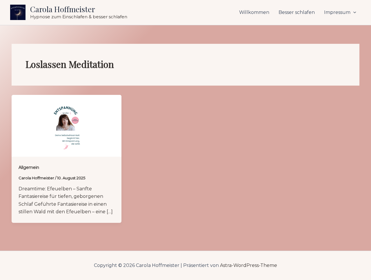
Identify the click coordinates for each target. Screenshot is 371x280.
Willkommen (254, 12)
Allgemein (29, 167)
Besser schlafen (297, 12)
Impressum (337, 12)
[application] (353, 12)
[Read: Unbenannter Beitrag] (66, 125)
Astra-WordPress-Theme (248, 265)
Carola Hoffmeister (62, 9)
